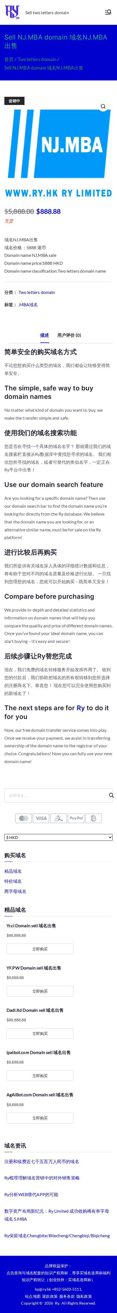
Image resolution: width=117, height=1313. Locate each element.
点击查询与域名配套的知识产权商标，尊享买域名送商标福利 (58, 1272)
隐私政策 (84, 1296)
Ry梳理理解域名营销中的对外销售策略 (42, 1177)
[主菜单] (108, 12)
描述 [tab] (44, 335)
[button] (103, 106)
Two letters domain (37, 59)
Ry (81, 708)
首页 (9, 59)
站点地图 (33, 1296)
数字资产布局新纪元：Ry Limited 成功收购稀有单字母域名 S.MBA (56, 1214)
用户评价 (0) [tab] (69, 335)
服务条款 (67, 1296)
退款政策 (50, 1296)
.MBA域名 (28, 304)
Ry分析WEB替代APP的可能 (31, 1194)
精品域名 (13, 871)
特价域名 (13, 881)
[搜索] (109, 795)
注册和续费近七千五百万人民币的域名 (41, 1161)
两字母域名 (15, 891)
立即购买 (40, 949)
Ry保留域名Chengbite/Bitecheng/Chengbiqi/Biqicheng (57, 1235)
